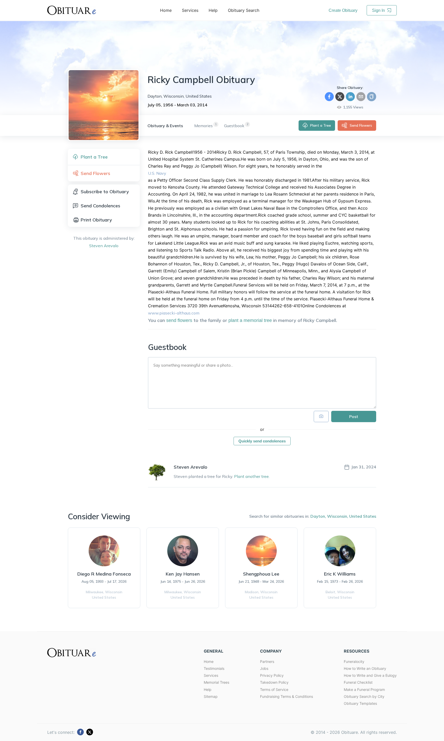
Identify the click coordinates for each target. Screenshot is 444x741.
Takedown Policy (274, 682)
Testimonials (214, 668)
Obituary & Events (165, 125)
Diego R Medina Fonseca (104, 574)
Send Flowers (361, 125)
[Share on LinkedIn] (350, 96)
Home (209, 661)
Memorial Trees (216, 682)
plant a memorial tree (250, 320)
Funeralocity (354, 661)
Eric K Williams (340, 574)
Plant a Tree (320, 125)
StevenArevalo (103, 245)
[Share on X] (339, 96)
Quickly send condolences (262, 441)
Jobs (264, 668)
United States (362, 516)
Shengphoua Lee (261, 574)
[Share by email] (360, 96)
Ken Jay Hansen (183, 574)
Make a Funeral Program (364, 689)
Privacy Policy (272, 675)
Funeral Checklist (358, 682)
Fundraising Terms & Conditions (286, 696)
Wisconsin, (337, 516)
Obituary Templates (360, 703)
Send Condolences (100, 206)
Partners (267, 661)
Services (211, 675)
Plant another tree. (252, 476)
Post (353, 416)
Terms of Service (274, 689)
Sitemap (211, 696)
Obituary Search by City (364, 696)
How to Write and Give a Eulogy (370, 675)
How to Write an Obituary (365, 668)
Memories (203, 125)
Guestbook (234, 125)
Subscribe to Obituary (105, 191)
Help (207, 689)
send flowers (179, 320)
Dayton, (318, 516)
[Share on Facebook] (329, 96)
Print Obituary (96, 220)
